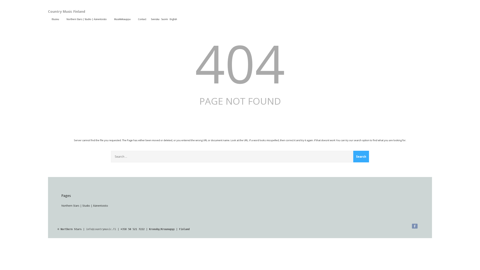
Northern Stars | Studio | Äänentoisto (87, 19)
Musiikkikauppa (122, 19)
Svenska (155, 19)
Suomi (164, 19)
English (173, 19)
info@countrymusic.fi (101, 229)
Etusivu (55, 19)
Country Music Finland (66, 11)
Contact (142, 19)
